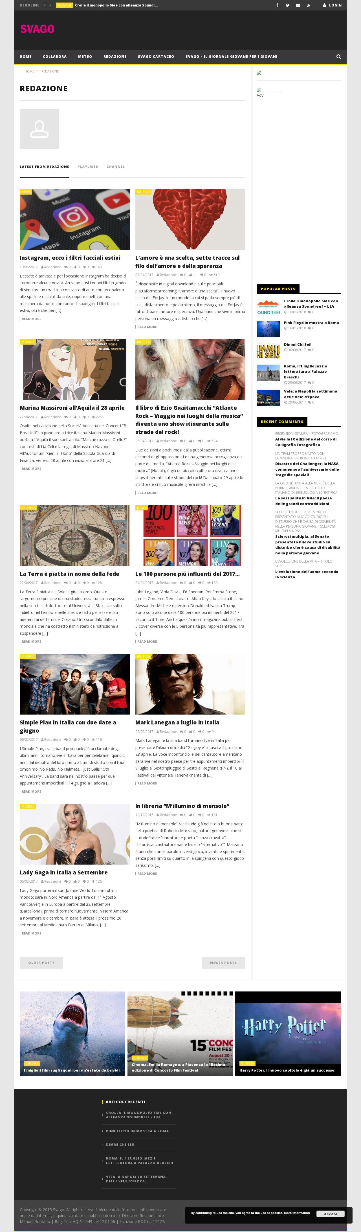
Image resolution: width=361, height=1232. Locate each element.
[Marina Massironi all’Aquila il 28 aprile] (75, 369)
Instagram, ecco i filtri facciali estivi (70, 257)
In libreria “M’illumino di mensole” (182, 806)
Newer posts (223, 962)
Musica (65, 5)
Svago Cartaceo (156, 56)
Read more (31, 319)
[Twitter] (288, 5)
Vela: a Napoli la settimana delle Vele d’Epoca (310, 394)
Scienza (28, 508)
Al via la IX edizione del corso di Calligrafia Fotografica (305, 442)
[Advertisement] (238, 28)
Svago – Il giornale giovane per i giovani (232, 56)
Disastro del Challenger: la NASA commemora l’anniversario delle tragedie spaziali (307, 469)
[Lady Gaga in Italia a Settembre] (75, 834)
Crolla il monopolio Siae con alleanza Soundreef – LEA (311, 303)
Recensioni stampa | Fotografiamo (306, 433)
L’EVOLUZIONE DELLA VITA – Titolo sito (304, 563)
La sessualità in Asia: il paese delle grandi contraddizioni (303, 500)
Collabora (55, 56)
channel (116, 166)
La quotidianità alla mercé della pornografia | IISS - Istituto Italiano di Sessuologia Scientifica (306, 488)
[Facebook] (277, 5)
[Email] (298, 5)
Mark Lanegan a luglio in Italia (177, 722)
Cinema (32, 1063)
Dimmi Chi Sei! (297, 344)
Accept (330, 1213)
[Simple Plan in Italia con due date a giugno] (75, 684)
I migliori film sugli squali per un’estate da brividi (72, 1070)
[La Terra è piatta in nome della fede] (75, 535)
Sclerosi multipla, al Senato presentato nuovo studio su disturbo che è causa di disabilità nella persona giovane (307, 545)
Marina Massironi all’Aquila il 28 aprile (72, 407)
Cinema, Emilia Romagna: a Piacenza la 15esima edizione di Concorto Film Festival (178, 1067)
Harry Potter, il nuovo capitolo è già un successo (286, 1070)
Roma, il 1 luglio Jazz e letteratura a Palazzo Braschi (305, 371)
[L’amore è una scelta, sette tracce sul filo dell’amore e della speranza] (190, 219)
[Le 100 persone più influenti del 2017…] (190, 535)
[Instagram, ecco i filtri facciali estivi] (75, 219)
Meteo (85, 56)
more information (297, 1213)
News (26, 191)
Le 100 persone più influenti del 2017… (187, 574)
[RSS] (308, 5)
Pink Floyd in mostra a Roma (100, 5)
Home (26, 56)
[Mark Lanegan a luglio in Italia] (190, 684)
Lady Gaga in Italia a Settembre (64, 872)
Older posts (41, 962)
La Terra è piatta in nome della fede (69, 574)
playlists (88, 166)
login (335, 5)
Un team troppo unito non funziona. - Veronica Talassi (300, 456)
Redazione (115, 56)
